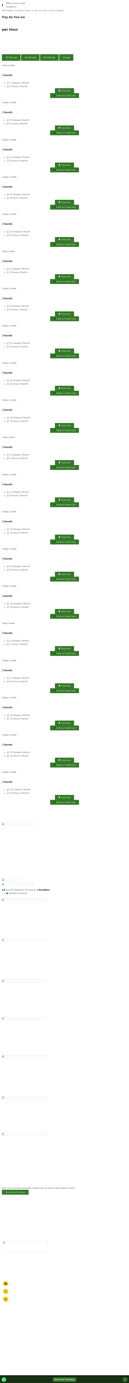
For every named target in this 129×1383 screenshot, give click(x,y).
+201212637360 (19, 1291)
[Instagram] (18, 1313)
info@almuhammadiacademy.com (28, 1283)
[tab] (11, 57)
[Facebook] (5, 1313)
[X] (12, 1313)
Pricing (9, 1359)
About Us (10, 1342)
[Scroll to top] (125, 1379)
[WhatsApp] (4, 1379)
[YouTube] (24, 1313)
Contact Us (11, 1365)
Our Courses (12, 1348)
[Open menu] (120, 5)
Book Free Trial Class (64, 1379)
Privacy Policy (13, 1354)
